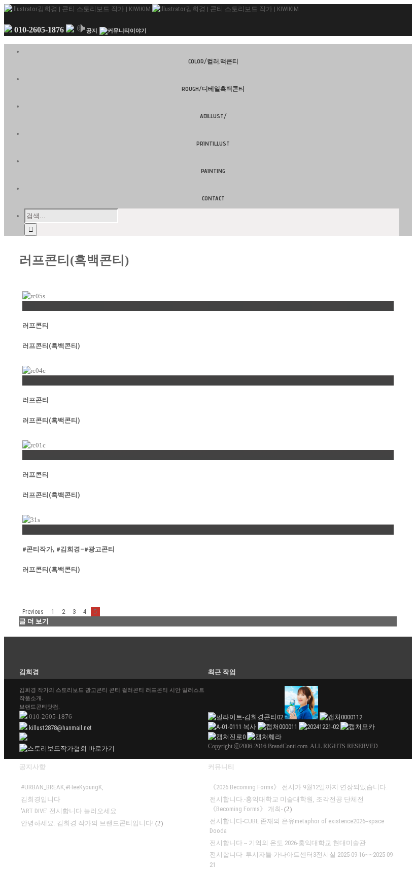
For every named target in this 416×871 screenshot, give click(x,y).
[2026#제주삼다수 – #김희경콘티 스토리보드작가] (233, 726)
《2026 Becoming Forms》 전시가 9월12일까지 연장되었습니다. (299, 787)
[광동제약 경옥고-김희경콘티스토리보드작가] (278, 726)
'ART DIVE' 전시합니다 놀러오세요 (69, 811)
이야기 (138, 30)
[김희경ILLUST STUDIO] (319, 726)
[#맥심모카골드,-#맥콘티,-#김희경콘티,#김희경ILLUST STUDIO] (357, 726)
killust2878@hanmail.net (60, 727)
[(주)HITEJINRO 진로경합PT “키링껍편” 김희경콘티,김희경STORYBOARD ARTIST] (227, 737)
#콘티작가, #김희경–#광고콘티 (68, 549)
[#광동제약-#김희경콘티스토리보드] (341, 717)
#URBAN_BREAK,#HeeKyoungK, (62, 787)
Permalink (36, 305)
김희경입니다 (40, 799)
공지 (91, 30)
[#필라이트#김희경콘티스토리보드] (246, 717)
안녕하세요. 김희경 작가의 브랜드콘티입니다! (87, 823)
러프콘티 (35, 325)
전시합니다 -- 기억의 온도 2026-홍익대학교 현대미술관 (288, 843)
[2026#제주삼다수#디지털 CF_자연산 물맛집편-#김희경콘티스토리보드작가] (302, 717)
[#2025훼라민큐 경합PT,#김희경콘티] (264, 737)
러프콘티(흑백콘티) (51, 346)
